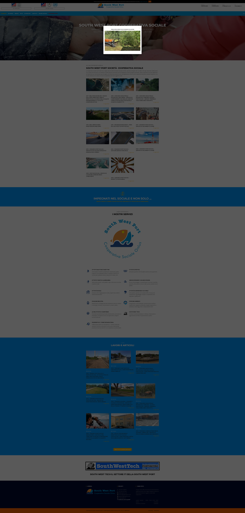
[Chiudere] (140, 27)
